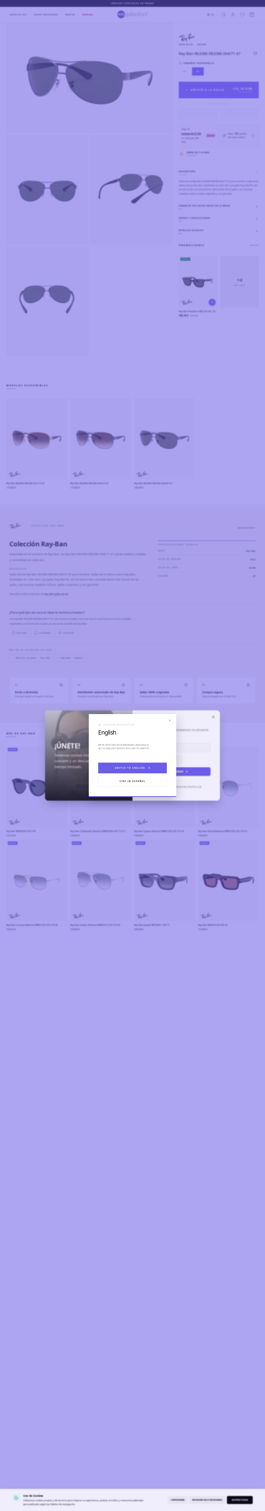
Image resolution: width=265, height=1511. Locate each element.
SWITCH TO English (130, 768)
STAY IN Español (133, 781)
